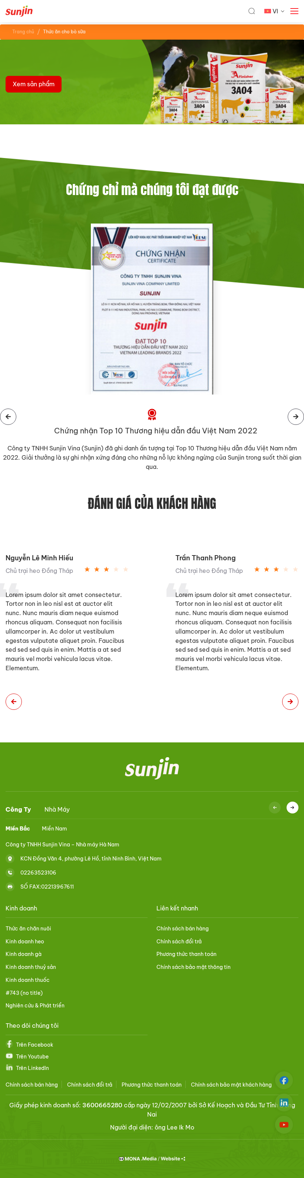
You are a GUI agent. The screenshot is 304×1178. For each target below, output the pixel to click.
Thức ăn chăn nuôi (28, 928)
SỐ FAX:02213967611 (47, 886)
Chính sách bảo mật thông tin (193, 967)
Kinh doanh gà (24, 954)
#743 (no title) (24, 993)
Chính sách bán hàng (182, 928)
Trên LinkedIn (32, 1068)
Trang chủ (23, 31)
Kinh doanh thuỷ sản (31, 967)
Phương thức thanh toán (186, 954)
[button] (14, 702)
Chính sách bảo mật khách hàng (231, 1084)
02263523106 (38, 872)
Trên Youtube (32, 1056)
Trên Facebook (34, 1044)
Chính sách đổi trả (179, 941)
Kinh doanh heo (25, 941)
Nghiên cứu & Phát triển (35, 1005)
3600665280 (102, 1105)
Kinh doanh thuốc (28, 980)
